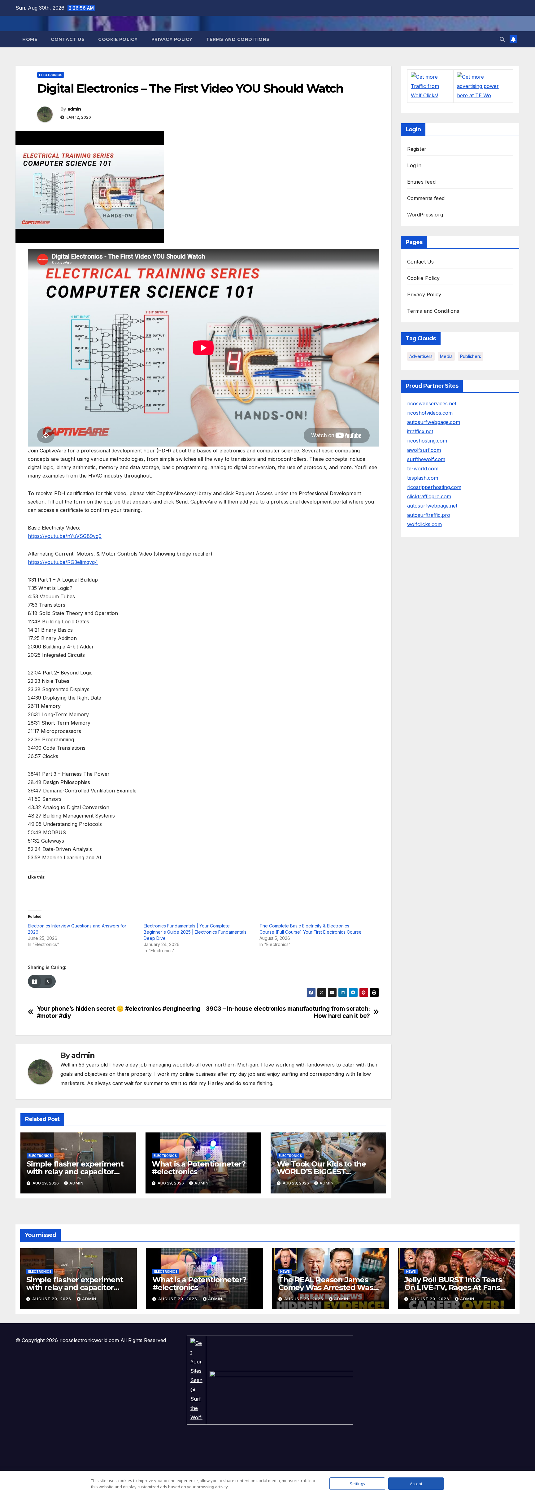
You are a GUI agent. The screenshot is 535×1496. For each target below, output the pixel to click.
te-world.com (422, 468)
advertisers (421, 356)
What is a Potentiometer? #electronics (199, 1167)
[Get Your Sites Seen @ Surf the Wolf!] (196, 1380)
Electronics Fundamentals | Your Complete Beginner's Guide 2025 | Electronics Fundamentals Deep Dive (195, 932)
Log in (414, 165)
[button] (502, 39)
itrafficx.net (420, 431)
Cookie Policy (118, 39)
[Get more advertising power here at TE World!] (483, 86)
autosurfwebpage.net (432, 506)
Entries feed (421, 182)
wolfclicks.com (424, 524)
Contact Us (68, 39)
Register (417, 149)
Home (29, 39)
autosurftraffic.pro (428, 515)
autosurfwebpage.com (433, 422)
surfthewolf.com (426, 459)
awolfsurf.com (424, 450)
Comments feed (426, 198)
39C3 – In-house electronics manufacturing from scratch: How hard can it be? (288, 1012)
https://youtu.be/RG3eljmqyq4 (63, 562)
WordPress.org (425, 215)
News (285, 1271)
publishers (470, 356)
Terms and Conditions (238, 39)
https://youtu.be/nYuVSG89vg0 (65, 536)
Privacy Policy (172, 39)
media (446, 356)
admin (74, 109)
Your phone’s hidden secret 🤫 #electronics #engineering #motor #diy (118, 1012)
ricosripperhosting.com (434, 487)
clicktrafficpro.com (429, 496)
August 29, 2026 (52, 1299)
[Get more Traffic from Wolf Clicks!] (430, 86)
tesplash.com (422, 478)
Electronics (50, 75)
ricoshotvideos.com (430, 413)
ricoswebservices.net (431, 403)
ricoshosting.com (427, 441)
